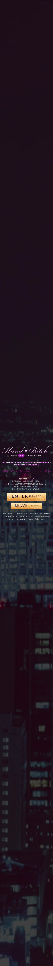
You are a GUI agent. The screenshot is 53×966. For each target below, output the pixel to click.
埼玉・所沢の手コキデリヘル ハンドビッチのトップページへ (27, 514)
